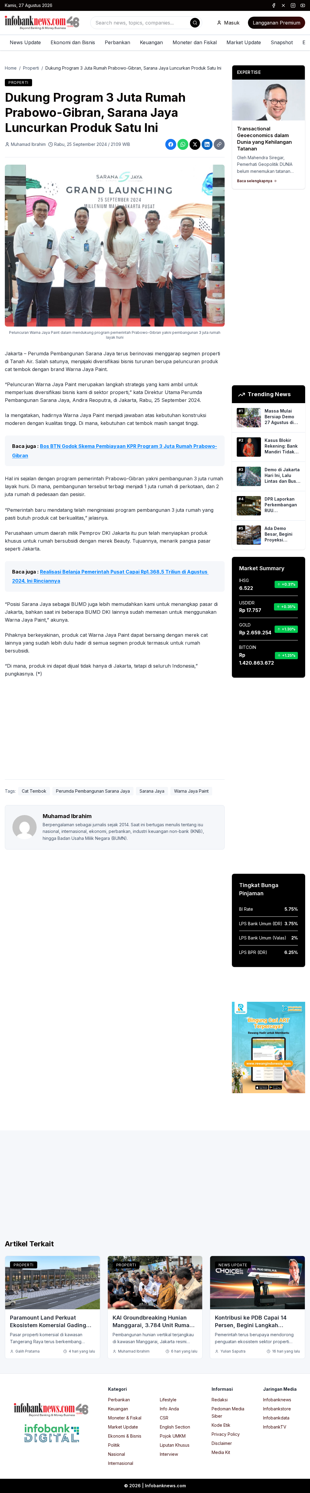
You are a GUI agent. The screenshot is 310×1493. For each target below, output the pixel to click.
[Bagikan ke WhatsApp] (182, 144)
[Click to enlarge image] (115, 246)
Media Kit (221, 1452)
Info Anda (169, 1408)
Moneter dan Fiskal (195, 42)
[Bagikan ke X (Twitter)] (195, 144)
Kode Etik (221, 1425)
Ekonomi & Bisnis (124, 1436)
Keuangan (151, 42)
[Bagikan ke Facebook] (170, 144)
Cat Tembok (34, 791)
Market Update (243, 42)
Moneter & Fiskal (124, 1417)
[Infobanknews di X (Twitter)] (283, 5)
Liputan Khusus (175, 1445)
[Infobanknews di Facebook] (273, 5)
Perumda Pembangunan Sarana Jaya (93, 791)
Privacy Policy (226, 1434)
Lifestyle (168, 1399)
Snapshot (282, 42)
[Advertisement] (115, 729)
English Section (175, 1426)
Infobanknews (277, 1399)
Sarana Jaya (152, 791)
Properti (31, 68)
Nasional (116, 1454)
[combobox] (146, 22)
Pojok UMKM (173, 1436)
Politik (114, 1445)
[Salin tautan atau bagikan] (219, 144)
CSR (164, 1417)
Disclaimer (222, 1443)
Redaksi (220, 1399)
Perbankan (117, 42)
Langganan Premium (276, 23)
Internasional (120, 1463)
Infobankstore (277, 1408)
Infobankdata (276, 1417)
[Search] (195, 23)
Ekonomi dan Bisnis (73, 42)
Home (11, 68)
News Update (25, 42)
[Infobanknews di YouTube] (302, 5)
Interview (169, 1454)
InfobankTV (274, 1426)
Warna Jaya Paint (191, 791)
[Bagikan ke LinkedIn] (207, 144)
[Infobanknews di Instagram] (293, 5)
